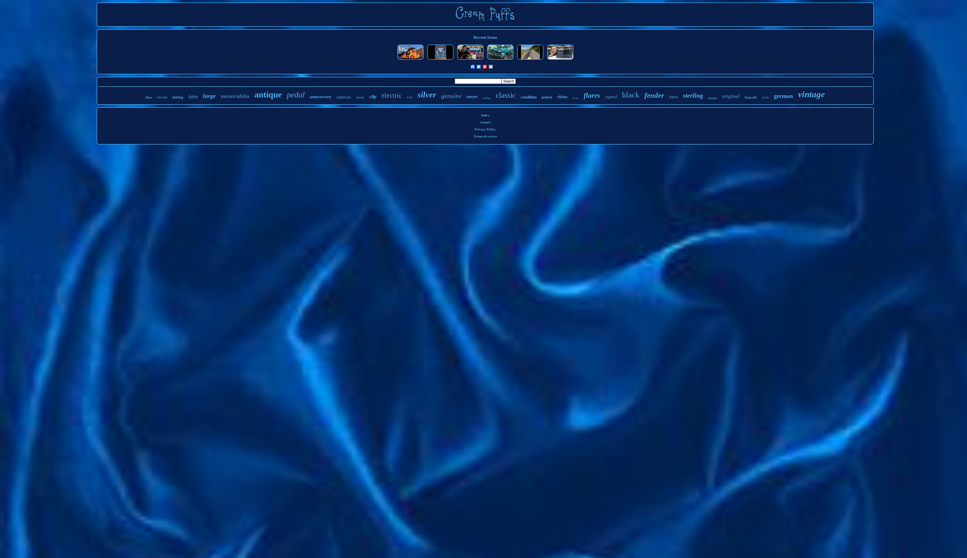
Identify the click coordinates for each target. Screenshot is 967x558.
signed (611, 96)
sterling (693, 95)
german (783, 96)
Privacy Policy (485, 129)
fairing (177, 97)
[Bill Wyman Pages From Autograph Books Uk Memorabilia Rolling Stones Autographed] (470, 60)
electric (392, 95)
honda (162, 97)
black (630, 94)
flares (592, 95)
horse (575, 97)
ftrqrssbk (751, 97)
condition (529, 97)
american (343, 97)
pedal (296, 94)
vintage (811, 94)
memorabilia (235, 96)
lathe (193, 96)
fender (654, 95)
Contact (485, 122)
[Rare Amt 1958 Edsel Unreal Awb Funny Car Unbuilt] (500, 60)
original (731, 96)
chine (562, 96)
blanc (149, 97)
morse (360, 97)
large (209, 96)
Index (485, 115)
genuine (451, 95)
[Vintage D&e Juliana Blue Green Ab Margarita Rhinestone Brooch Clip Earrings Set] (440, 60)
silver (427, 94)
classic (506, 95)
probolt (547, 97)
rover (472, 96)
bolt (409, 97)
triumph (712, 98)
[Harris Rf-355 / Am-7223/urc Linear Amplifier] (560, 60)
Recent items (485, 37)
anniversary (320, 96)
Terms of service (485, 136)
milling (487, 97)
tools (765, 97)
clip (372, 96)
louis (673, 96)
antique (268, 94)
